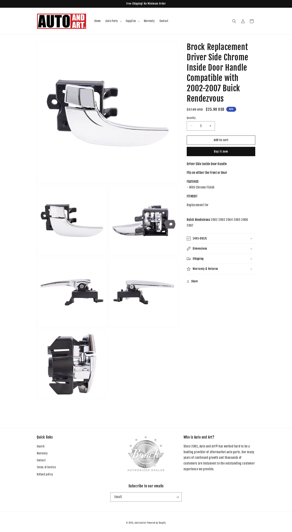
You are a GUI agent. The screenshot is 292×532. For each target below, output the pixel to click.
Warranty (42, 453)
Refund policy (45, 474)
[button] (113, 21)
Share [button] (194, 281)
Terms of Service (46, 467)
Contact (41, 460)
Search (41, 446)
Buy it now (221, 151)
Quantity (191, 117)
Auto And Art (140, 522)
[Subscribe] (177, 497)
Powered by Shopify (156, 522)
